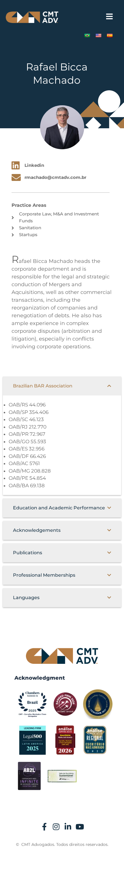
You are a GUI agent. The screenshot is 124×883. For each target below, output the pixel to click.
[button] (109, 16)
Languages (26, 597)
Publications (27, 552)
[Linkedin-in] (68, 826)
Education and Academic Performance (59, 508)
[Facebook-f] (44, 826)
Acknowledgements (37, 530)
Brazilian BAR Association (42, 386)
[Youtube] (80, 826)
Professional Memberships (44, 575)
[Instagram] (56, 826)
